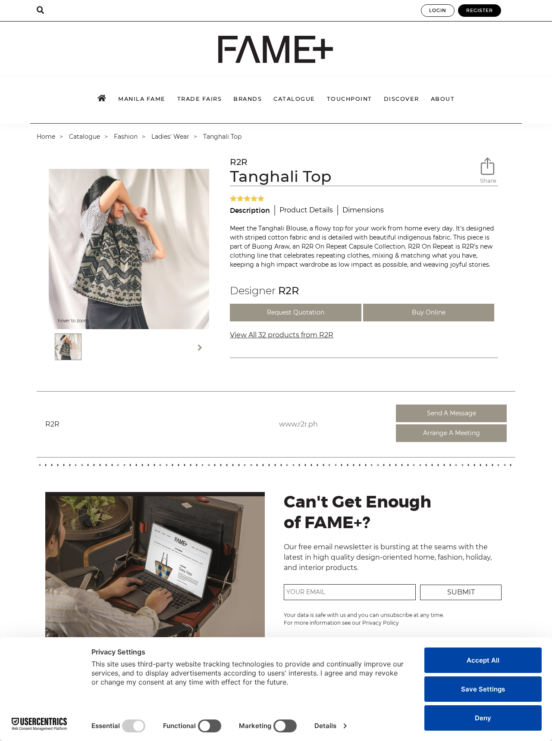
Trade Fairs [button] (199, 99)
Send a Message (451, 413)
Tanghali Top (223, 136)
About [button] (443, 99)
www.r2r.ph (298, 424)
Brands (247, 99)
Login (437, 10)
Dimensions (363, 210)
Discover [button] (401, 99)
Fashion (126, 136)
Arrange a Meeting (451, 433)
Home (46, 136)
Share (488, 180)
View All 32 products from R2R (281, 335)
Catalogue (84, 136)
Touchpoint (349, 99)
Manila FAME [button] (142, 99)
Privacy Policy (380, 623)
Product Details (306, 210)
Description (250, 210)
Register (479, 10)
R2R (239, 162)
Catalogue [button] (294, 99)
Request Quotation (295, 312)
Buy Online (428, 312)
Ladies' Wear (170, 136)
